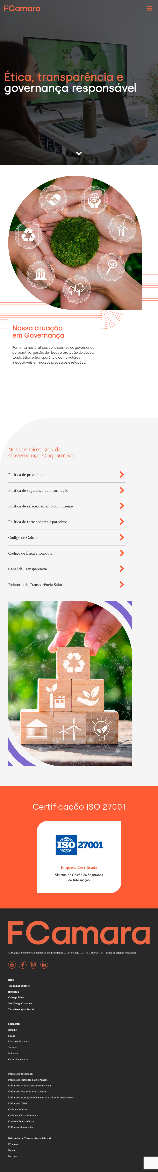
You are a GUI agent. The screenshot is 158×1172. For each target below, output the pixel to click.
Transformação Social (21, 1009)
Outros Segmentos (18, 1059)
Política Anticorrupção (20, 1127)
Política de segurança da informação (28, 1079)
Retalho (12, 1029)
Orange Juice (16, 997)
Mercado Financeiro (19, 1041)
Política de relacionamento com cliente (29, 1085)
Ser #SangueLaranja (20, 1003)
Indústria (13, 1053)
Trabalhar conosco (19, 985)
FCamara (13, 1144)
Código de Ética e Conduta (23, 1115)
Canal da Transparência (21, 1121)
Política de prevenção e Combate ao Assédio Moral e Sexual (41, 1097)
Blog (11, 979)
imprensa (13, 991)
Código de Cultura (18, 1109)
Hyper (11, 1150)
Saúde (11, 1035)
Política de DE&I (17, 1103)
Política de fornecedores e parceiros (27, 1091)
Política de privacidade (21, 1073)
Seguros (12, 1047)
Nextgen (12, 1156)
